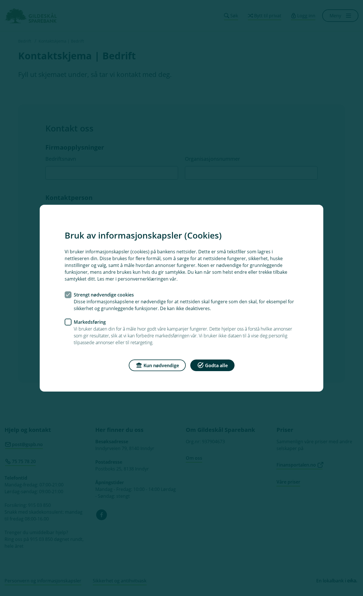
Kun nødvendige (161, 365)
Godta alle (216, 365)
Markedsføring (90, 322)
